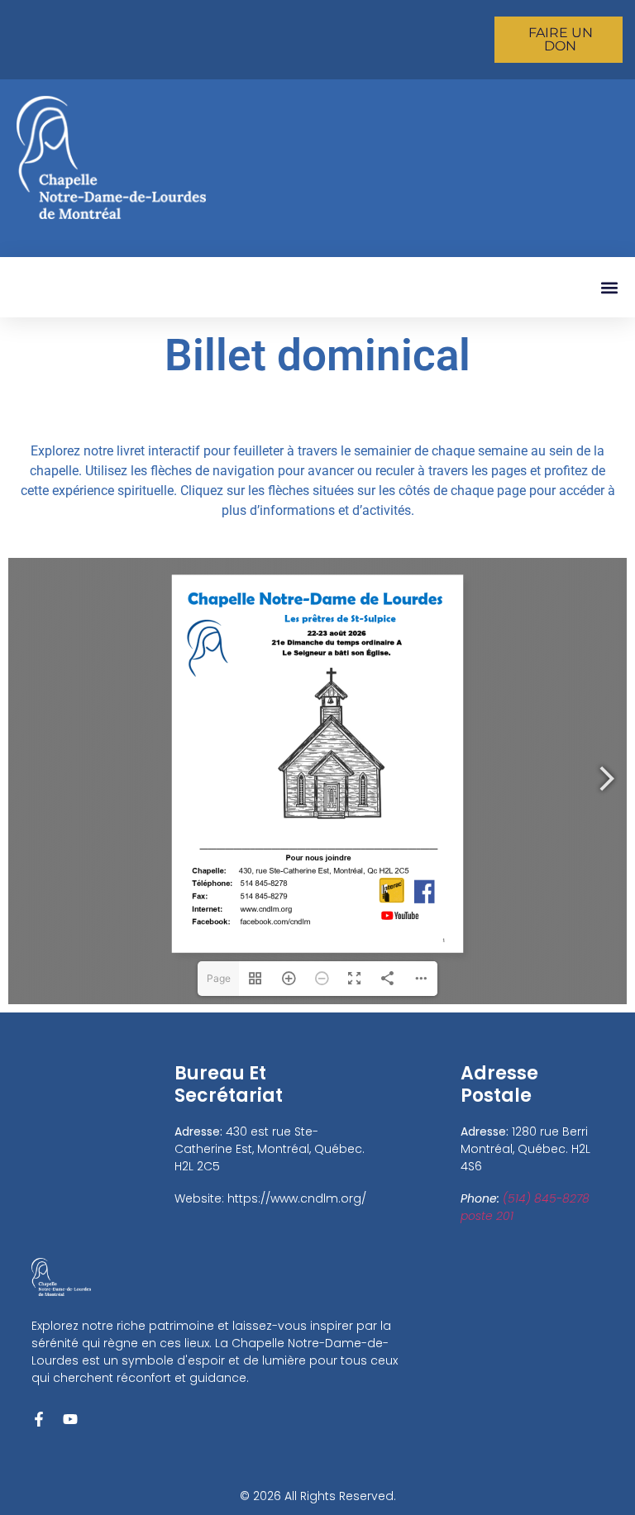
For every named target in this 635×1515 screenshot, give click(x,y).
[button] (609, 287)
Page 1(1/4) (218, 984)
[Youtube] (70, 1419)
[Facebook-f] (38, 1419)
